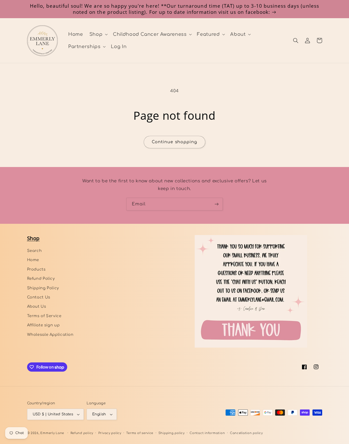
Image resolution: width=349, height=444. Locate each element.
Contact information (207, 433)
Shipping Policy (43, 288)
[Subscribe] (217, 204)
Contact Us (38, 297)
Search (34, 251)
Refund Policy (41, 278)
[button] (98, 34)
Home (33, 260)
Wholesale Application (50, 334)
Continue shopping (174, 142)
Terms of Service (44, 316)
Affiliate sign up (43, 325)
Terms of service (139, 433)
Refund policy (82, 433)
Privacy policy (109, 433)
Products (36, 269)
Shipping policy (171, 433)
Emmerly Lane (52, 433)
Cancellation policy (246, 433)
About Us (36, 306)
